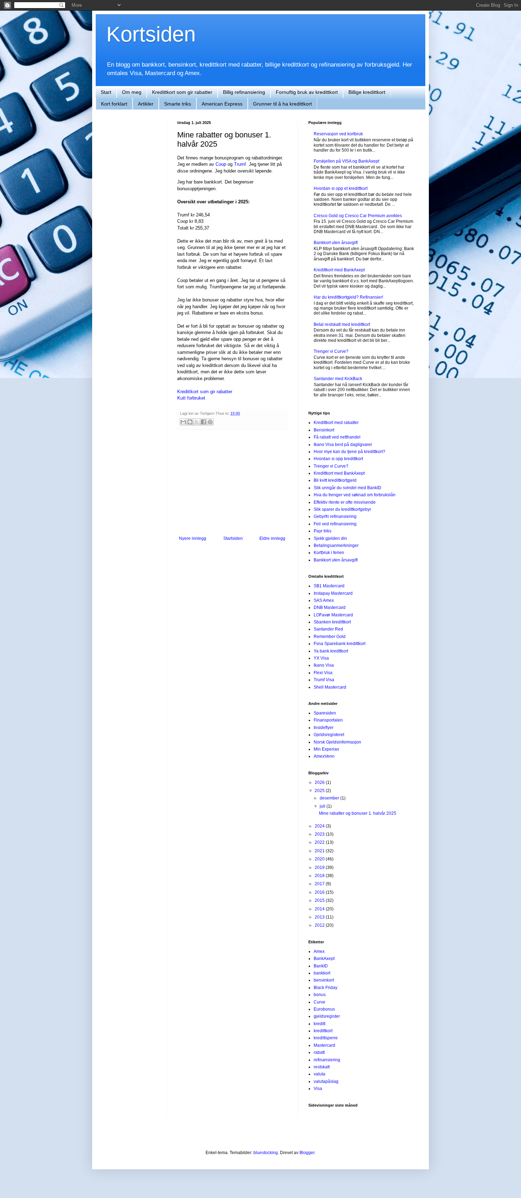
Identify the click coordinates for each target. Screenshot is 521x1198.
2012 (320, 925)
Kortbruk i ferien (329, 552)
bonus (320, 994)
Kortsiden (151, 34)
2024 (320, 826)
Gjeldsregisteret (329, 734)
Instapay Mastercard (333, 593)
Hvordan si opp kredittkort (338, 458)
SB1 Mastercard (329, 585)
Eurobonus (324, 1009)
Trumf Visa (324, 679)
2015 (320, 900)
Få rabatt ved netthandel (337, 437)
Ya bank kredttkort (331, 651)
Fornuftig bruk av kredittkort (307, 92)
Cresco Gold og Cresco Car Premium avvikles (358, 215)
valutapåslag (326, 1081)
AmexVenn (324, 756)
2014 (320, 908)
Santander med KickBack (338, 378)
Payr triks (322, 531)
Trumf (240, 164)
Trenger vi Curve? (331, 351)
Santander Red (328, 629)
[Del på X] (196, 421)
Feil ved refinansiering (335, 523)
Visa (318, 1088)
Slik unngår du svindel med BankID (347, 487)
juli (323, 806)
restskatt (322, 1066)
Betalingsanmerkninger (336, 545)
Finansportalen (328, 720)
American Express (222, 104)
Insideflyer (324, 727)
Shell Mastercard (330, 687)
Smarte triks (177, 104)
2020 (320, 859)
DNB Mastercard (330, 607)
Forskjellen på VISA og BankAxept (346, 161)
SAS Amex (324, 600)
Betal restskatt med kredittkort (342, 324)
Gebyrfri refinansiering (335, 516)
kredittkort (323, 1030)
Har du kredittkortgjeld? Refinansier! (348, 297)
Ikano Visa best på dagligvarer (343, 444)
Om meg (131, 92)
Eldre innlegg (272, 538)
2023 (320, 834)
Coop (220, 164)
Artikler (145, 104)
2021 (320, 850)
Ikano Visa (324, 665)
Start (106, 92)
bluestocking (265, 1152)
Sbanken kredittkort (332, 622)
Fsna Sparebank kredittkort (339, 643)
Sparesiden (325, 713)
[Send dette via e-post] (183, 421)
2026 (320, 782)
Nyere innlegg (192, 538)
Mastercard (324, 1045)
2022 (320, 842)
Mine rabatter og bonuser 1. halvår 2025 (357, 813)
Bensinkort (324, 430)
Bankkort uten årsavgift (336, 242)
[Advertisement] (232, 483)
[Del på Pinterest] (210, 421)
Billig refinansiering (244, 92)
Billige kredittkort (366, 92)
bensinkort (324, 980)
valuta (319, 1074)
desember (330, 798)
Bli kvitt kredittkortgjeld (335, 480)
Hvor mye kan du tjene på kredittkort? (349, 451)
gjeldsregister (327, 1016)
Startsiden (233, 538)
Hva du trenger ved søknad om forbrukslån (355, 494)
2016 (320, 892)
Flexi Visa (323, 672)
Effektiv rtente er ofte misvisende (345, 502)
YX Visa (321, 658)
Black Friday (325, 987)
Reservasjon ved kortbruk (338, 133)
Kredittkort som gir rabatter (182, 92)
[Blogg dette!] (190, 421)
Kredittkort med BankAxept (339, 269)
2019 (320, 867)
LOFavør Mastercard (333, 614)
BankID (321, 966)
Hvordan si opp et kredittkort (341, 188)
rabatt (319, 1052)
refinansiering (327, 1059)
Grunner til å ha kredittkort (282, 104)
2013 (320, 917)
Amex (319, 951)
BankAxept (324, 958)
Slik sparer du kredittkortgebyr (342, 509)
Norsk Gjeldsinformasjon (337, 742)
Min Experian (326, 749)
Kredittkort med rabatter (336, 422)
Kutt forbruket (191, 398)
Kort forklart (114, 104)
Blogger (306, 1152)
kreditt (319, 1023)
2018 (320, 875)
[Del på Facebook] (203, 421)
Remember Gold (330, 636)
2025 (320, 790)
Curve (319, 1002)
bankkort (322, 973)
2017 (320, 883)
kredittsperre (326, 1037)
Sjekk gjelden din (330, 538)
